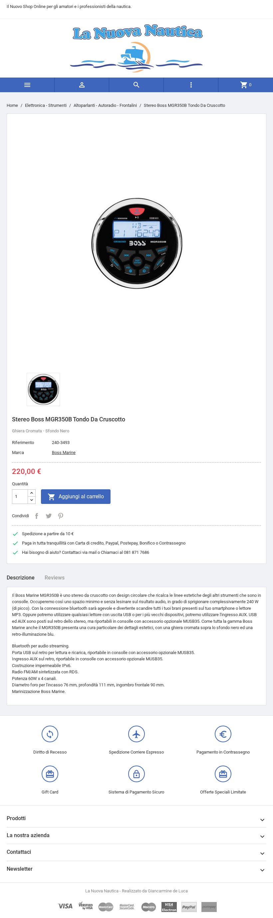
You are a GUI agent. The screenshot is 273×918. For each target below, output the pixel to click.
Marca (18, 452)
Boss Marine (64, 452)
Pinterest (61, 516)
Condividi (37, 516)
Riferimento (23, 442)
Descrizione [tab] (21, 577)
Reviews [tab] (55, 577)
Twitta (49, 516)
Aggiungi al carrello (76, 497)
